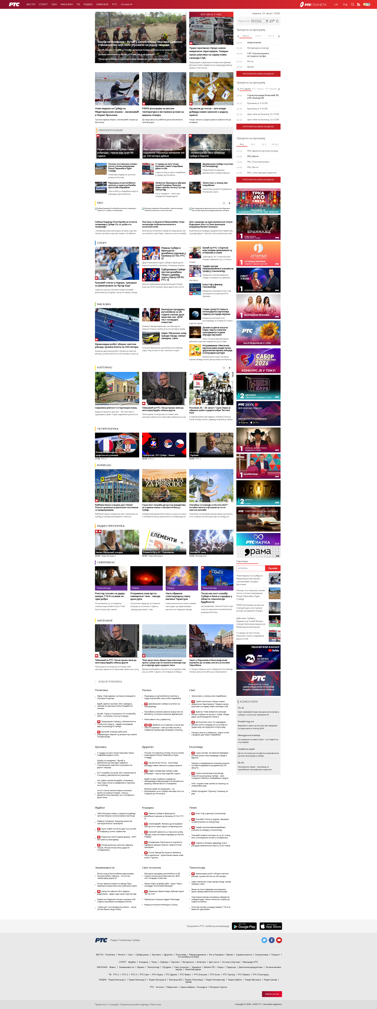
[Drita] (258, 492)
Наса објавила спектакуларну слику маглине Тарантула (178, 596)
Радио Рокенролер (215, 979)
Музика (140, 967)
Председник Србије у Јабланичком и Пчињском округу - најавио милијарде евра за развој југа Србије (116, 724)
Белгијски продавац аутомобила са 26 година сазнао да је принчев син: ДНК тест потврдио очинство (173, 316)
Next (279, 36)
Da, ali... (241, 707)
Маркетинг (172, 987)
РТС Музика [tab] (271, 89)
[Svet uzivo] (258, 280)
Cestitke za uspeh (246, 749)
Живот (112, 967)
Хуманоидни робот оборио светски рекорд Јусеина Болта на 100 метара (116, 345)
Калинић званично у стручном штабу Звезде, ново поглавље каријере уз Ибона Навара (163, 834)
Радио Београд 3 (157, 979)
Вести (31, 4)
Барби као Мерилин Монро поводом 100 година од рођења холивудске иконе (116, 900)
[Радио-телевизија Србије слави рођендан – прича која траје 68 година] (118, 146)
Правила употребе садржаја (134, 1004)
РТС (114, 4)
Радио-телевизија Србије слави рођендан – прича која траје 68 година (115, 152)
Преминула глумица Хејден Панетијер (162, 899)
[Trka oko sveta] (258, 201)
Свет (192, 690)
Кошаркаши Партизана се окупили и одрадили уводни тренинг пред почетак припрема (163, 844)
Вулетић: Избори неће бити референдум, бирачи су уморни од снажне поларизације (117, 734)
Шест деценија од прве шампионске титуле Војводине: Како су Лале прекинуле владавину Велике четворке (211, 224)
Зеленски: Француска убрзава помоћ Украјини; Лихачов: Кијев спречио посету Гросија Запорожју (170, 186)
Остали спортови (231, 962)
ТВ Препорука (107, 429)
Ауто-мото (214, 962)
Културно (104, 367)
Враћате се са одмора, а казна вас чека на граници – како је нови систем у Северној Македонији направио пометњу (164, 727)
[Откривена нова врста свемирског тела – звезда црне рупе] (146, 578)
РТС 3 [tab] (271, 36)
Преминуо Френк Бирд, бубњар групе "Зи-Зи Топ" (164, 892)
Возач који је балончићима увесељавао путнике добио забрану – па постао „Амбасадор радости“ (115, 875)
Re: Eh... (241, 762)
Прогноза (244, 21)
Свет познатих (151, 867)
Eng (345, 4)
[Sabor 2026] (258, 360)
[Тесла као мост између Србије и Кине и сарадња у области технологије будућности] (217, 578)
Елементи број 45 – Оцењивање (158, 551)
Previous (238, 36)
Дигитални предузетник (251, 967)
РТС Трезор (229, 974)
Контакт (160, 987)
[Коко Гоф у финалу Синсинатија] (195, 289)
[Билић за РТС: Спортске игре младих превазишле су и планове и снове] (195, 252)
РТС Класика (200, 974)
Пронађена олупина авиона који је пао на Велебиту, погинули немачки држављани (163, 713)
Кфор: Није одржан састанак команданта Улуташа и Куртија (116, 697)
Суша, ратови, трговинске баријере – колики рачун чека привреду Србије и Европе (210, 152)
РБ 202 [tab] (275, 144)
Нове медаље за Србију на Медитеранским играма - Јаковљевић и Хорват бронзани (117, 112)
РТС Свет (144, 974)
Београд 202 (175, 979)
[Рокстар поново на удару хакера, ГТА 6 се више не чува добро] (111, 578)
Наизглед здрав (193, 969)
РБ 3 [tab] (264, 144)
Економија (196, 747)
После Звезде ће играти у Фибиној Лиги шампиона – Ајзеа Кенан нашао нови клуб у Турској (163, 855)
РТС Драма (171, 974)
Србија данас (142, 954)
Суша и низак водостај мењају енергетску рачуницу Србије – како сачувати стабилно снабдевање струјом (209, 775)
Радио (88, 4)
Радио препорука (111, 526)
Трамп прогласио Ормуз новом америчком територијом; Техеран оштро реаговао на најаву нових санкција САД (208, 52)
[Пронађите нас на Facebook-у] (272, 940)
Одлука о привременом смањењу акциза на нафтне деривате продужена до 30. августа (210, 765)
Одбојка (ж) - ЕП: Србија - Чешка (159, 455)
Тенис (193, 807)
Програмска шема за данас (258, 74)
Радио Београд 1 (117, 979)
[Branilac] (258, 227)
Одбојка (164, 962)
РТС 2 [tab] (258, 36)
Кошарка (148, 807)
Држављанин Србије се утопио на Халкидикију (217, 165)
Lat (336, 4)
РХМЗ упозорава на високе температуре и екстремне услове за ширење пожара (163, 112)
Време (229, 954)
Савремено (106, 562)
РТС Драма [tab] (245, 89)
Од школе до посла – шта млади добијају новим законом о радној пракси (208, 112)
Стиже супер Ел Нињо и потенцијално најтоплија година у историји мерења (216, 312)
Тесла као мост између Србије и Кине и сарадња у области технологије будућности (216, 597)
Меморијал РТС (250, 962)
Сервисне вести (244, 954)
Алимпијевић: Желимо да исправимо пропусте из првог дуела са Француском (163, 825)
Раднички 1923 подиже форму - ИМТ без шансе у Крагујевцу (116, 838)
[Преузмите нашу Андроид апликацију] (244, 926)
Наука (220, 967)
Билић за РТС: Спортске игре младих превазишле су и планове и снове (217, 250)
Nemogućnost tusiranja (249, 735)
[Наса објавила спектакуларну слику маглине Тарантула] (182, 578)
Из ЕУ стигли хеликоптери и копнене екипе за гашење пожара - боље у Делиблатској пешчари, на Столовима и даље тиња (115, 794)
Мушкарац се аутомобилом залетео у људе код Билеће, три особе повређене (122, 185)
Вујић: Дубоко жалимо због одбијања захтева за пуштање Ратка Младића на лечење (115, 706)
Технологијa (197, 867)
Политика (101, 690)
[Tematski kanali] (258, 545)
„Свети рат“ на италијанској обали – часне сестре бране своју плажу (116, 908)
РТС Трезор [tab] (258, 89)
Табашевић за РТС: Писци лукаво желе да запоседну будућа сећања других (162, 409)
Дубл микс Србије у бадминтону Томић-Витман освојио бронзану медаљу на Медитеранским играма (250, 622)
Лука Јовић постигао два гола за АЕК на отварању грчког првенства (116, 830)
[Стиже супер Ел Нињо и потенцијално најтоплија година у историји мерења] (195, 314)
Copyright (113, 1004)
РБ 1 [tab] (242, 144)
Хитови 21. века (198, 552)
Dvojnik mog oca (246, 721)
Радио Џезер (270, 979)
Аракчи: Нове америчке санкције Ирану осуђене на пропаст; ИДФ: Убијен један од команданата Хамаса (210, 714)
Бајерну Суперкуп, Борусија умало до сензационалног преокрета (114, 822)
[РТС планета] (313, 4)
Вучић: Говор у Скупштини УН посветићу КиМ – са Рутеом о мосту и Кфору (116, 714)
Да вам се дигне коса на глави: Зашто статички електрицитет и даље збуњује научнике (215, 331)
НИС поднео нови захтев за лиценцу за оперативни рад (209, 784)
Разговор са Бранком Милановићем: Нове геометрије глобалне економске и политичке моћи (163, 224)
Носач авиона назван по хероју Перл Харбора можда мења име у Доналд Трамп (117, 884)
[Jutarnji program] (258, 253)
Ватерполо (188, 962)
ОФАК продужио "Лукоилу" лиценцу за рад (209, 792)
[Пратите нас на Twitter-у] (264, 940)
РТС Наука (157, 974)
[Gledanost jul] (258, 332)
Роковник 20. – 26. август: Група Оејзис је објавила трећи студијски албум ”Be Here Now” (209, 410)
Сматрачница (261, 954)
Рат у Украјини (216, 954)
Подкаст (275, 954)
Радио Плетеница (194, 979)
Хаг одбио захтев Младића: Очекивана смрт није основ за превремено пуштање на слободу (116, 782)
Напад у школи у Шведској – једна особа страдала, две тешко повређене (210, 733)
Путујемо (166, 967)
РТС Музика (244, 974)
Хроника (100, 747)
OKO (54, 4)
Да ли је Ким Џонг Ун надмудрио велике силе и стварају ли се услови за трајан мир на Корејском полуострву (209, 724)
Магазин (67, 4)
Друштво (148, 747)
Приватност (101, 1004)
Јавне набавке (187, 987)
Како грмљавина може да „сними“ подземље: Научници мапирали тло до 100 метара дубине (164, 152)
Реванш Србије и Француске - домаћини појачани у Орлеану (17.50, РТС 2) (173, 253)
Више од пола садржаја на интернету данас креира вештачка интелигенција (209, 890)
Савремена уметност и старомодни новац (116, 407)
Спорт (43, 4)
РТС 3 (134, 974)
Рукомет (175, 962)
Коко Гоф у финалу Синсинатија (212, 285)
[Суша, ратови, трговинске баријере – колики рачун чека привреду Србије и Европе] (210, 146)
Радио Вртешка (253, 979)
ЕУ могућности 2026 (188, 956)
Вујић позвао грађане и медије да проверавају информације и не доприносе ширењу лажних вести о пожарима (163, 781)
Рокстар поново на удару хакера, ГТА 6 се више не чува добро (110, 596)
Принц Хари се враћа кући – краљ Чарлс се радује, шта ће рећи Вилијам (163, 884)
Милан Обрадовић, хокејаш (109, 551)
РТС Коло (215, 974)
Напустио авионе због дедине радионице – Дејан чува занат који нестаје (116, 892)
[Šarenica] (258, 466)
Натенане (105, 620)
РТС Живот (185, 974)
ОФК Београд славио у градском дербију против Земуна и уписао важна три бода (116, 814)
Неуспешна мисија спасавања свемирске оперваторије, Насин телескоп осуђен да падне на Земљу (210, 899)
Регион (146, 690)
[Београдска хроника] (258, 306)
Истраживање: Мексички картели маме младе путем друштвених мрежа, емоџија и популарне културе (217, 349)
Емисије (102, 4)
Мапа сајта (272, 994)
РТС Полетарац (261, 974)
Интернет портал (218, 987)
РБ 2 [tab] (253, 144)
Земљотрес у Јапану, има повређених (215, 183)
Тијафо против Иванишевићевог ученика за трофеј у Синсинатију (217, 269)
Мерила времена (197, 954)
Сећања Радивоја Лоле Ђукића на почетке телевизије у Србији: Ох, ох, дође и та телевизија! (116, 224)
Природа (231, 967)
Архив (188, 982)
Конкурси (202, 987)
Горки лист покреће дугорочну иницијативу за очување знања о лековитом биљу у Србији (164, 507)
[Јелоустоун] (258, 439)
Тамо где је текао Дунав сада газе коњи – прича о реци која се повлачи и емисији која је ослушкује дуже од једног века (164, 662)
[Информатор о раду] (258, 683)
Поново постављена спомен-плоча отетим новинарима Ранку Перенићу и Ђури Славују (123, 167)
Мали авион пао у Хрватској (157, 719)
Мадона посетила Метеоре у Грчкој (160, 904)
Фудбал (100, 807)
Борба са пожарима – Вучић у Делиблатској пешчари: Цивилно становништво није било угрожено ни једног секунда (140, 43)
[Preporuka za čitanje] (258, 519)
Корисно (104, 465)
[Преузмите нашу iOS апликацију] (271, 926)
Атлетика (201, 962)
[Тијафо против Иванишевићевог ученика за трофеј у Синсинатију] (195, 271)
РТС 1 (116, 974)
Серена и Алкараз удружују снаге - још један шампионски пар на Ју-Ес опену (210, 844)
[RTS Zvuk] (258, 413)
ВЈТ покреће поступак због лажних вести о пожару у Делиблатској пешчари (116, 774)
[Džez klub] (258, 387)
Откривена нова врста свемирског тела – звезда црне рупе (145, 596)
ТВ (78, 4)
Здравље (196, 967)
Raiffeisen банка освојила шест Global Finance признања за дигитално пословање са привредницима (116, 507)
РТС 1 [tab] (246, 36)
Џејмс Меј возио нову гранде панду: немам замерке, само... (173, 336)
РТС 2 (125, 974)
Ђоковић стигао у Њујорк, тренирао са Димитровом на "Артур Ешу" (116, 284)
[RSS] (359, 4)
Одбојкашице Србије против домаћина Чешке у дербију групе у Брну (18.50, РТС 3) (173, 274)
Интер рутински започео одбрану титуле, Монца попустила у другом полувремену (115, 847)
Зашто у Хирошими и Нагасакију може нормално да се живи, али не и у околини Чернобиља (209, 662)
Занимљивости (105, 867)
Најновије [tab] (242, 561)
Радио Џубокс (235, 979)
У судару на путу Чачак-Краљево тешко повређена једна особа (169, 166)
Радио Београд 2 (137, 979)
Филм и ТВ (209, 967)
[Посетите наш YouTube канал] (279, 940)
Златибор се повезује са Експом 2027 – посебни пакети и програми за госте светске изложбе (209, 507)
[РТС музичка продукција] (258, 657)
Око (100, 203)
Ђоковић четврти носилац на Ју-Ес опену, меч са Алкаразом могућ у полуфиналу (210, 836)
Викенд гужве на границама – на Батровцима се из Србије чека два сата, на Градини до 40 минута (164, 791)
